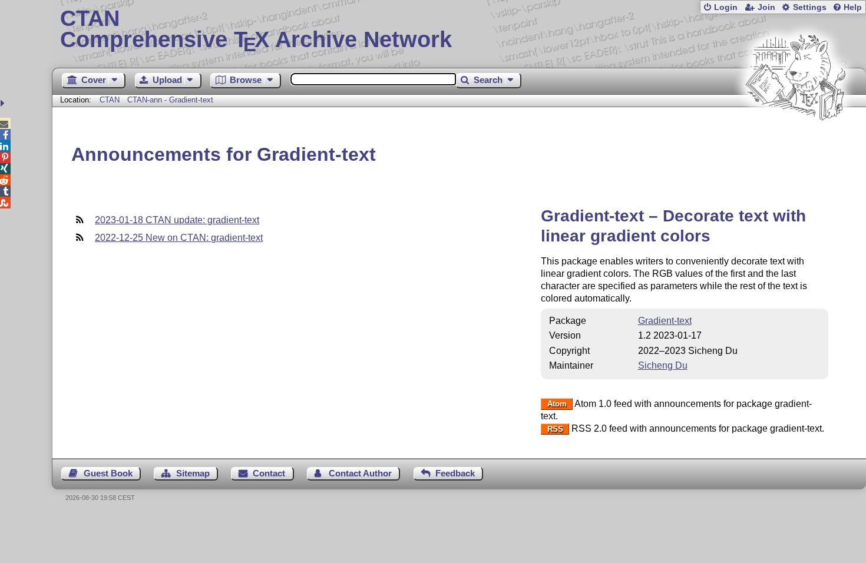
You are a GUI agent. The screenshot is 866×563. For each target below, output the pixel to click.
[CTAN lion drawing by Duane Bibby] (795, 143)
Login (726, 7)
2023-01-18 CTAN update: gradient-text (177, 220)
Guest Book (108, 473)
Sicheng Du (662, 365)
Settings (810, 7)
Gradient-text (665, 321)
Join (766, 7)
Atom (557, 404)
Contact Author (360, 473)
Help (853, 7)
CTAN (110, 99)
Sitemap (193, 473)
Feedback (455, 473)
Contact (269, 473)
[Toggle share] (4, 103)
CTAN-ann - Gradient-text (170, 99)
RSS (555, 429)
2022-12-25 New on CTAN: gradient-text (179, 238)
